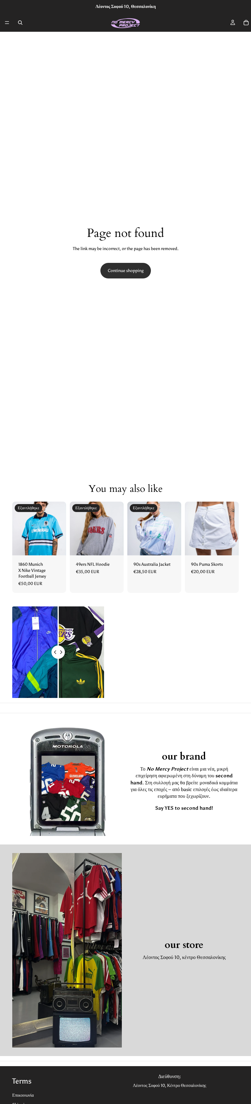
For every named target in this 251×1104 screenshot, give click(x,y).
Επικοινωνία (23, 1095)
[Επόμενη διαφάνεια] (59, 528)
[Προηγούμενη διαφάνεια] (19, 528)
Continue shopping (126, 270)
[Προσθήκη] (229, 545)
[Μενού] (7, 23)
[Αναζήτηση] (20, 22)
